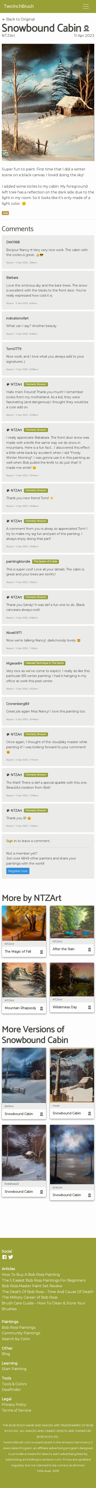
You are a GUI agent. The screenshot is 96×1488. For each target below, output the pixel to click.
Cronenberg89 (17, 704)
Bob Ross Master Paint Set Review (32, 1286)
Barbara (12, 278)
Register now (17, 871)
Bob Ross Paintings (18, 1327)
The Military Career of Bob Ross (29, 1297)
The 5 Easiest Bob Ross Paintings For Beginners (44, 1280)
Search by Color (16, 1339)
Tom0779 (13, 349)
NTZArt (8, 36)
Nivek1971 (14, 633)
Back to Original (20, 19)
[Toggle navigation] (85, 6)
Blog (6, 1354)
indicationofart (17, 318)
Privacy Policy (14, 1404)
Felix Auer (44, 1471)
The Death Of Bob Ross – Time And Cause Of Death (48, 1292)
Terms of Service (16, 1410)
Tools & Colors (14, 1384)
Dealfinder (11, 1389)
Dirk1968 (13, 242)
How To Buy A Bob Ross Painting (31, 1274)
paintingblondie (18, 562)
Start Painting (14, 1369)
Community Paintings (21, 1333)
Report (10, 262)
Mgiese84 (14, 663)
